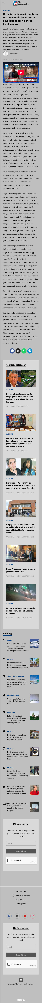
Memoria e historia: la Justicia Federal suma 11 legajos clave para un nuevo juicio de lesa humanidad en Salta (19, 442)
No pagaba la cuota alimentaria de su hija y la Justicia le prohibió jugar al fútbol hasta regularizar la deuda (20, 528)
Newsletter (22, 824)
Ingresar (22, 903)
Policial (10, 659)
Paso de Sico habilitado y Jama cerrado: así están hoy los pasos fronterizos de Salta (17, 683)
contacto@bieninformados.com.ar (21, 984)
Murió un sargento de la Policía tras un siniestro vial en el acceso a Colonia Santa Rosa (17, 755)
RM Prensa (14, 54)
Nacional (11, 712)
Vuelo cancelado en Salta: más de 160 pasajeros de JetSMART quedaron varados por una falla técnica (17, 647)
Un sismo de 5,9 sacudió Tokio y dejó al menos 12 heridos (16, 701)
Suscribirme (21, 851)
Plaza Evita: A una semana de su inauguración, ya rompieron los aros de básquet (17, 807)
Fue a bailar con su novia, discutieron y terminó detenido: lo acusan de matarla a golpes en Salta (16, 790)
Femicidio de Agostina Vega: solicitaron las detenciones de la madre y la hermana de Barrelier (20, 485)
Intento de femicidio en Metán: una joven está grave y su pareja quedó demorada (17, 665)
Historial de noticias (22, 895)
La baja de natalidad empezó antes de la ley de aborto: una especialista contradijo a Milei (16, 719)
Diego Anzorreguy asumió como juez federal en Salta (20, 570)
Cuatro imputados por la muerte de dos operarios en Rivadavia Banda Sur (20, 611)
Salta (9, 640)
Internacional (13, 695)
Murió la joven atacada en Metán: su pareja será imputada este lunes (16, 737)
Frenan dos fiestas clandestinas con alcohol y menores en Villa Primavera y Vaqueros (17, 774)
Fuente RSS (22, 899)
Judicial (6, 11)
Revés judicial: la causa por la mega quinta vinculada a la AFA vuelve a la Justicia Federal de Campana (19, 398)
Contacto (22, 892)
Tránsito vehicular (15, 676)
